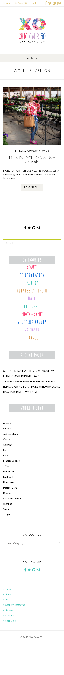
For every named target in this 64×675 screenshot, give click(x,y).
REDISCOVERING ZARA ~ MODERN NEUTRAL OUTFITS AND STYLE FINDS (32, 386)
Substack (10, 610)
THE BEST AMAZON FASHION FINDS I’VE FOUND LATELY (32, 381)
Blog (7, 599)
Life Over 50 (20, 3)
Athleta (7, 423)
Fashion (7, 3)
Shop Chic (10, 620)
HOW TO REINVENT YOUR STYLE (21, 392)
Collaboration (32, 151)
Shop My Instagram (15, 604)
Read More (31, 187)
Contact (9, 615)
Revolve (7, 493)
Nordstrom (8, 482)
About (8, 594)
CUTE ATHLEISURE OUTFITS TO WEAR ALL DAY (29, 370)
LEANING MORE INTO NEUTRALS (21, 376)
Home (8, 588)
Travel (32, 3)
